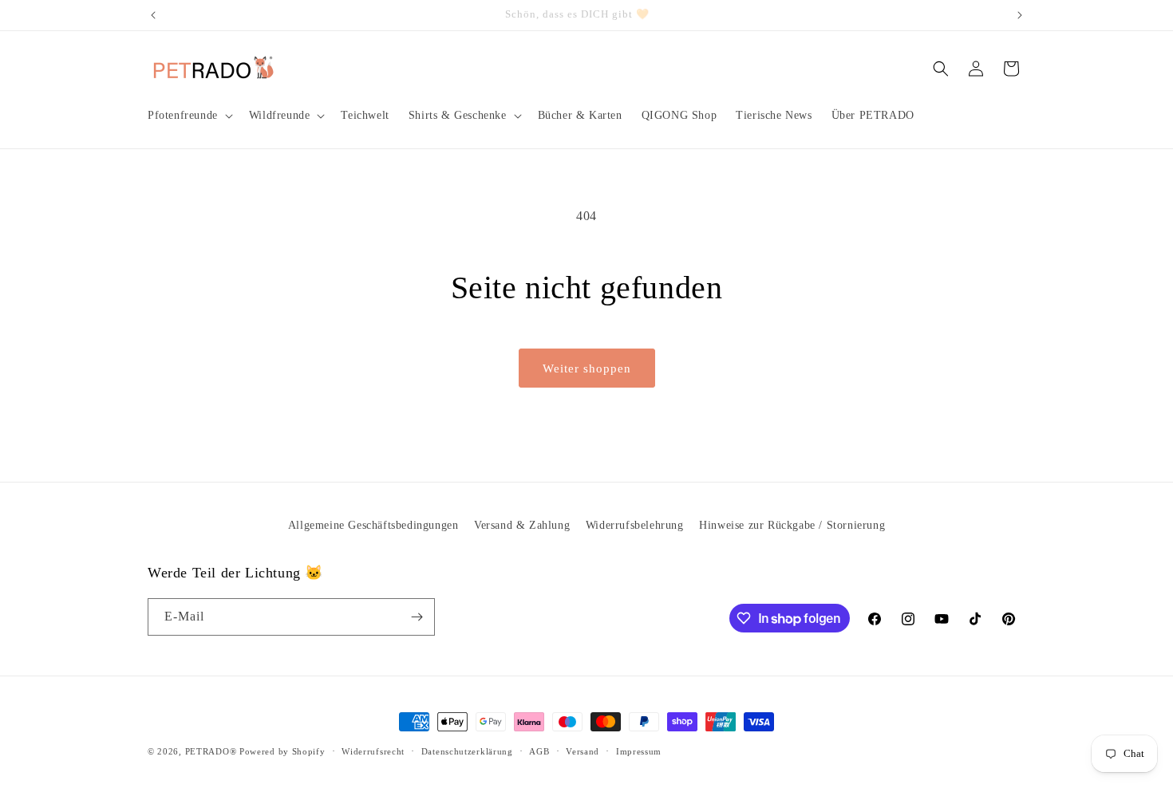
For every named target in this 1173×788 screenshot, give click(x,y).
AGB (539, 751)
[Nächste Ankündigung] (1019, 15)
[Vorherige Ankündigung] (153, 15)
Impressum (639, 751)
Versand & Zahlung (522, 525)
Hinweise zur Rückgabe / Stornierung (792, 525)
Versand (582, 751)
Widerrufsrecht (373, 751)
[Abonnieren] (416, 617)
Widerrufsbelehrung (635, 525)
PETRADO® (211, 751)
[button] (188, 115)
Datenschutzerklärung (467, 751)
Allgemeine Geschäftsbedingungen (373, 525)
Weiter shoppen (587, 368)
